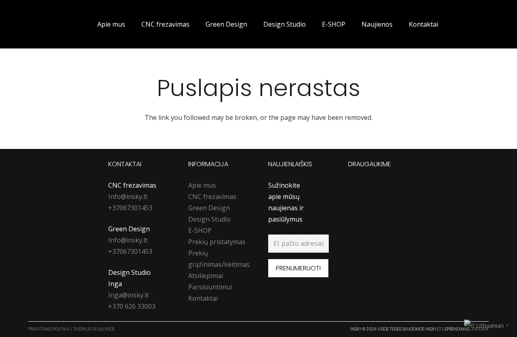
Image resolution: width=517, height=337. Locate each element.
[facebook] (354, 186)
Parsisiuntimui (210, 287)
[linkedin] (400, 186)
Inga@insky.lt (128, 295)
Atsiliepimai (205, 275)
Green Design (209, 207)
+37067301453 (130, 207)
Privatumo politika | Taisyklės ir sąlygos (71, 329)
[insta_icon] (370, 186)
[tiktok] (385, 186)
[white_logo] (43, 24)
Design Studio (209, 219)
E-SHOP (200, 230)
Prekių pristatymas (217, 241)
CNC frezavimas (212, 196)
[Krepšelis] (478, 24)
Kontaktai (203, 298)
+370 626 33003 (132, 306)
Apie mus (202, 185)
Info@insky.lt (127, 196)
